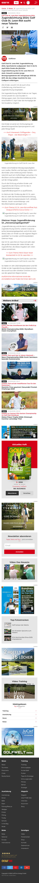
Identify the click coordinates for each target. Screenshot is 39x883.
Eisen (3, 803)
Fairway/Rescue (7, 806)
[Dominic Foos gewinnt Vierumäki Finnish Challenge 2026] (19, 370)
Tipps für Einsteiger (27, 776)
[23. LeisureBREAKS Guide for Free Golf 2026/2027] (19, 432)
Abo (16, 3)
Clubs (4, 13)
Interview (24, 801)
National (4, 837)
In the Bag (5, 823)
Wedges (4, 809)
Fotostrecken (25, 837)
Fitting (4, 815)
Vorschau (26, 493)
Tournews (5, 767)
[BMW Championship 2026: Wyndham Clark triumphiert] (19, 312)
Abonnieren (12, 493)
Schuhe (4, 821)
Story (23, 806)
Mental (23, 785)
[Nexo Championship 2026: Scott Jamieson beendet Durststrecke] (19, 342)
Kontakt (23, 842)
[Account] (28, 4)
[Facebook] (3, 27)
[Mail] (12, 27)
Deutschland (6, 776)
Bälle (3, 801)
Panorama (5, 770)
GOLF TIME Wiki (26, 798)
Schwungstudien (26, 779)
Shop (22, 840)
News (11, 8)
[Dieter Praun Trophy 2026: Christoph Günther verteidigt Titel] (19, 400)
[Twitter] (7, 27)
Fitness (23, 782)
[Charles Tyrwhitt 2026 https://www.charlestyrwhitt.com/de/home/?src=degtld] (19, 114)
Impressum (25, 848)
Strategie (24, 787)
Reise (4, 722)
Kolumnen (24, 803)
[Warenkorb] (21, 3)
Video (23, 834)
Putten (23, 773)
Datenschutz (25, 845)
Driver (4, 798)
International (6, 842)
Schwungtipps (26, 767)
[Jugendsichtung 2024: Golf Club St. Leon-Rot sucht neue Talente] (19, 572)
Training (5, 711)
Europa (4, 840)
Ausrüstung (6, 714)
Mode (3, 826)
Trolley (4, 818)
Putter (4, 812)
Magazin (24, 795)
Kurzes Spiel (25, 770)
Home (4, 8)
